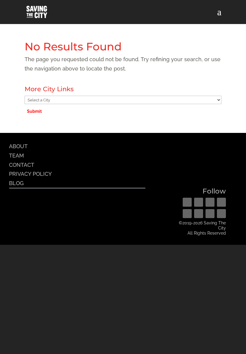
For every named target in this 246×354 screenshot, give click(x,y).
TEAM (16, 155)
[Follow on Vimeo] (210, 213)
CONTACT (21, 165)
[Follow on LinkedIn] (198, 213)
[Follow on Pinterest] (221, 202)
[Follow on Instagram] (198, 202)
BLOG (16, 183)
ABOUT (18, 146)
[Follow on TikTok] (221, 213)
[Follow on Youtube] (187, 213)
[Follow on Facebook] (187, 202)
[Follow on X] (210, 202)
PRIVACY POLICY (30, 174)
